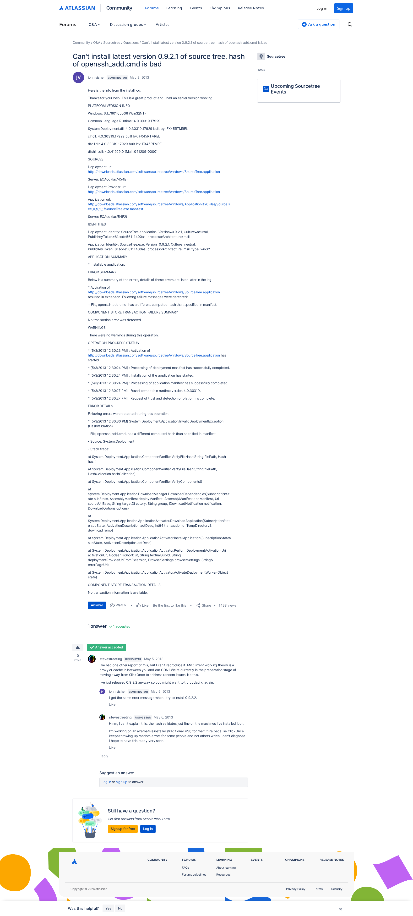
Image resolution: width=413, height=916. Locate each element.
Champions (220, 7)
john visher (96, 77)
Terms (318, 889)
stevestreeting (110, 659)
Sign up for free (123, 829)
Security (336, 889)
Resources (223, 874)
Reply (103, 756)
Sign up (343, 8)
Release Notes (251, 7)
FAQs (185, 867)
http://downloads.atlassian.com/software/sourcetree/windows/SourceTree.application (154, 172)
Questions (131, 42)
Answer (97, 605)
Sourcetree (111, 42)
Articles (162, 24)
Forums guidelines (194, 874)
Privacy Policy (295, 889)
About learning (226, 867)
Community (119, 7)
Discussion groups (127, 24)
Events (196, 7)
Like (112, 704)
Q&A (93, 24)
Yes (108, 908)
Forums (152, 7)
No (120, 908)
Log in (321, 8)
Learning (174, 7)
